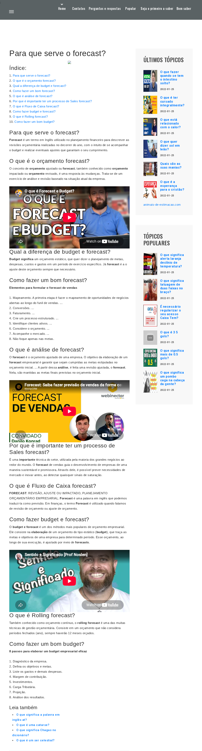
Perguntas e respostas (105, 8)
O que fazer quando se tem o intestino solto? (172, 77)
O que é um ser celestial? (35, 740)
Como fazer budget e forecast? (34, 111)
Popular (130, 8)
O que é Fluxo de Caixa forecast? (36, 106)
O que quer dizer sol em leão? (170, 145)
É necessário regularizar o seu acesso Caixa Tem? (170, 312)
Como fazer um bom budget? (34, 121)
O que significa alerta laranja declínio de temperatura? (172, 260)
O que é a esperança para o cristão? (172, 185)
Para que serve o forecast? (31, 75)
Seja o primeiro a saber (157, 8)
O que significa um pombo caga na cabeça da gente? (172, 378)
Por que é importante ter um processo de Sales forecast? (52, 101)
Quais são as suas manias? (171, 165)
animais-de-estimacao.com (162, 204)
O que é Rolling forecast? (30, 116)
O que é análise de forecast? (32, 96)
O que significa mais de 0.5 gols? (172, 354)
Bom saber (184, 8)
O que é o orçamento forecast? (34, 80)
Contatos (78, 8)
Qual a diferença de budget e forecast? (39, 85)
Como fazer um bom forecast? (34, 91)
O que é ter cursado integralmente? (172, 101)
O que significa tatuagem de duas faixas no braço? (172, 286)
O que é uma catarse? (32, 725)
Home (62, 8)
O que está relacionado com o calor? (170, 123)
